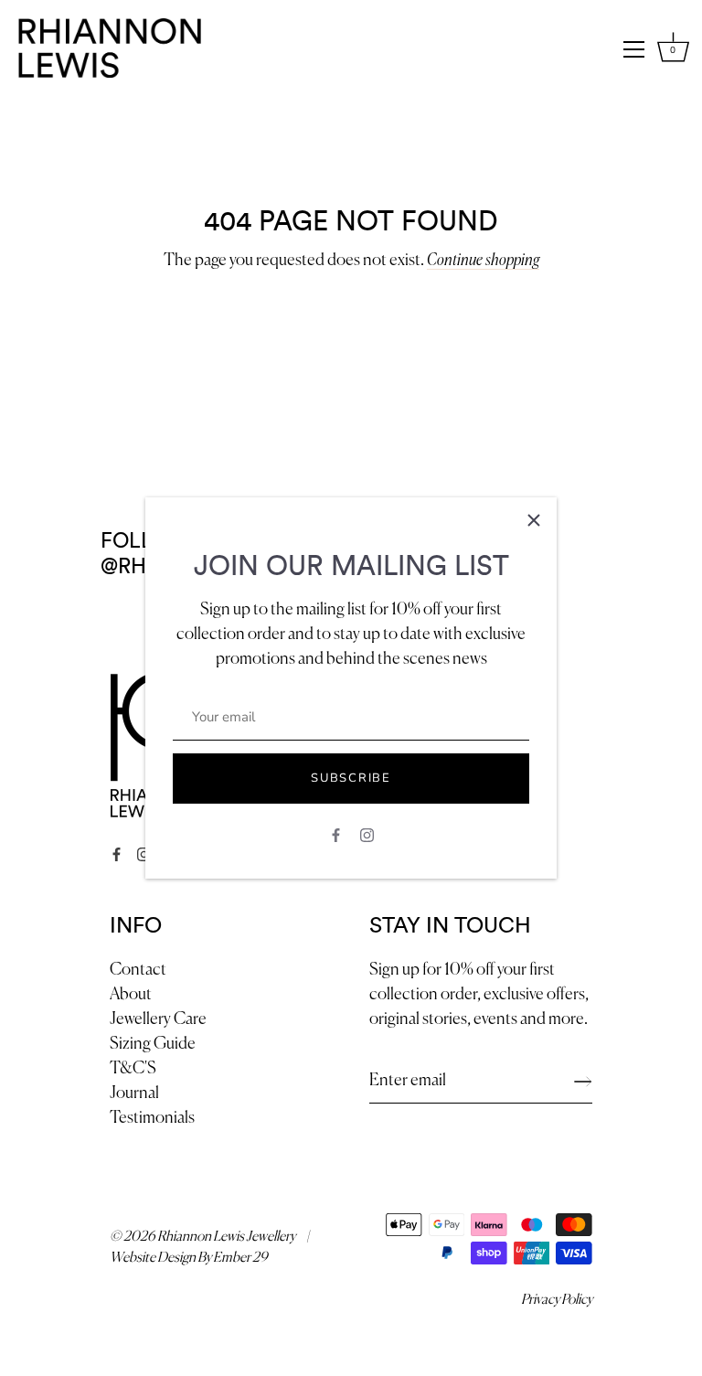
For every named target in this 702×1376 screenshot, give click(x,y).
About (131, 995)
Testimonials (152, 1118)
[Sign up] (583, 1081)
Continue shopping (483, 260)
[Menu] (634, 49)
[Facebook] (336, 834)
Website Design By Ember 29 (189, 1257)
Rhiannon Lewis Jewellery (226, 1236)
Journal (134, 1093)
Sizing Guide (153, 1044)
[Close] (534, 520)
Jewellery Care (158, 1019)
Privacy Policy (556, 1300)
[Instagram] (367, 834)
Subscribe (350, 778)
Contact (138, 970)
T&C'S (133, 1069)
